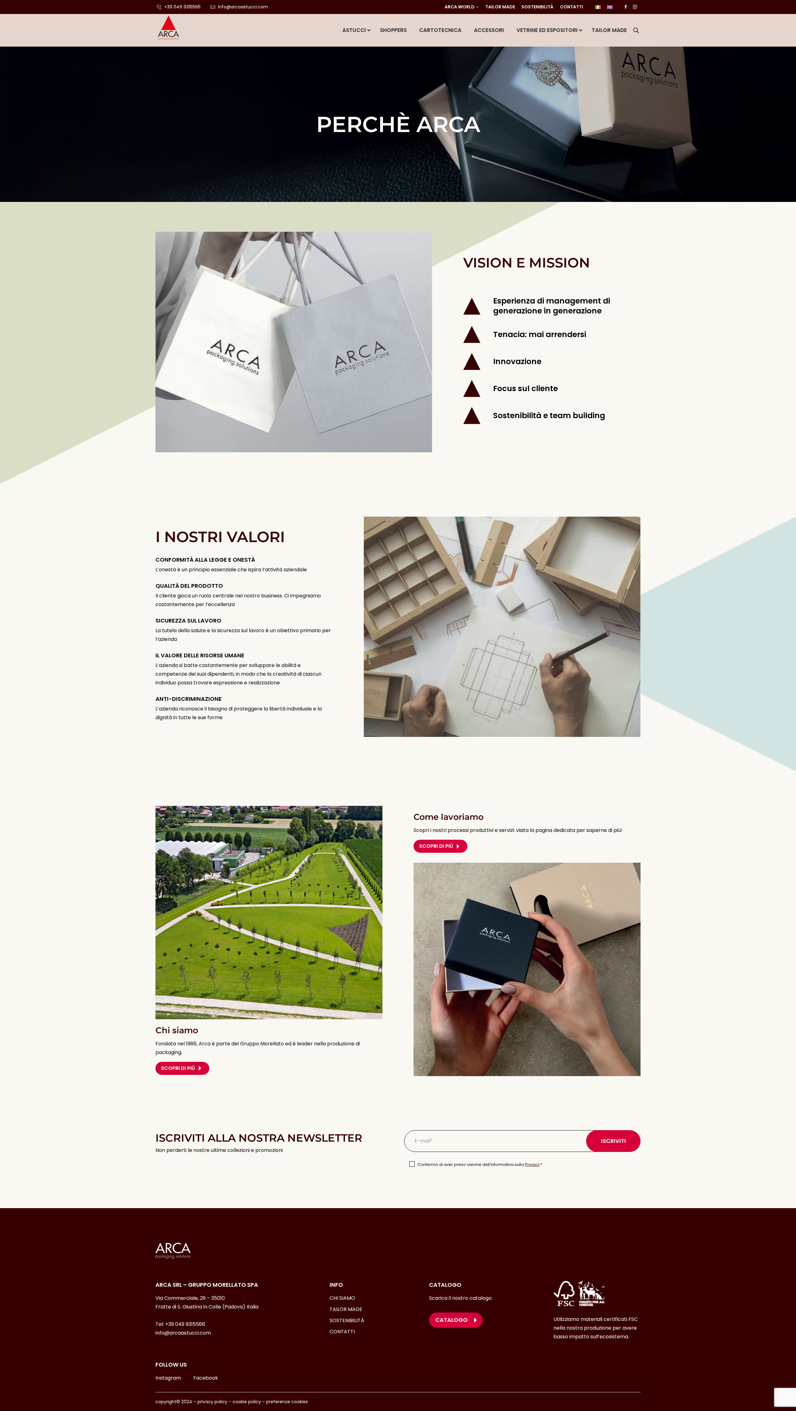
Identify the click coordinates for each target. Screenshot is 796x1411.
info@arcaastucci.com (183, 1332)
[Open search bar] (636, 30)
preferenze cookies (287, 1402)
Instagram (168, 1377)
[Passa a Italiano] (598, 7)
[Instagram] (635, 6)
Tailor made (500, 7)
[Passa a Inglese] (610, 7)
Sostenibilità (537, 7)
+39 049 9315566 (185, 1324)
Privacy (532, 1164)
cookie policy (247, 1402)
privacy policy (212, 1402)
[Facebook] (625, 6)
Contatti (571, 7)
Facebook (205, 1377)
